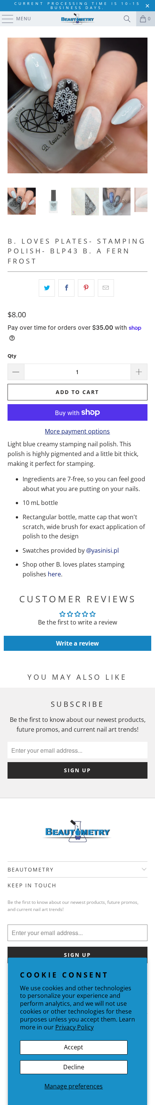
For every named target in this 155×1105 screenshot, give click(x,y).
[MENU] (4, 18)
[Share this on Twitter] (47, 288)
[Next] (142, 107)
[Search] (127, 18)
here (54, 574)
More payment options (77, 431)
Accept (73, 1047)
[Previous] (13, 107)
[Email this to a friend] (106, 288)
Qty (12, 355)
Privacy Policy (74, 1027)
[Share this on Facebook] (66, 288)
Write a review (77, 643)
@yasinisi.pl (102, 550)
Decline (73, 1067)
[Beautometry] (77, 18)
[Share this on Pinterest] (86, 288)
